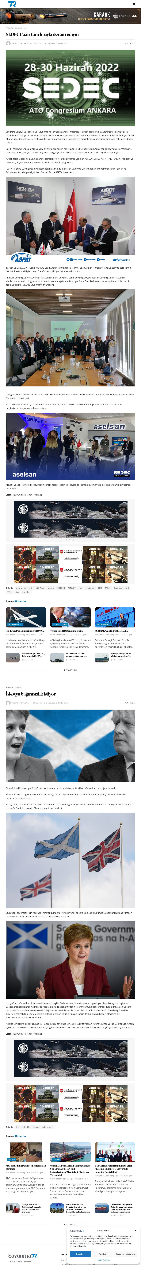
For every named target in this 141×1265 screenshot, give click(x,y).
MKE (100, 588)
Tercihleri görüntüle (125, 1253)
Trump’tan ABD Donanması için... (67, 631)
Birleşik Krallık (22, 1127)
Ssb (17, 592)
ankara (51, 588)
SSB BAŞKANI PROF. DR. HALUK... (111, 631)
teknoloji (26, 592)
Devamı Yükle (70, 670)
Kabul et (80, 1253)
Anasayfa (9, 28)
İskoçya (35, 1127)
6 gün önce (77, 635)
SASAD (108, 588)
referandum (47, 1127)
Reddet (102, 1253)
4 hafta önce (117, 1216)
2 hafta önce (117, 660)
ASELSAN (61, 588)
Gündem (18, 687)
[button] (135, 1230)
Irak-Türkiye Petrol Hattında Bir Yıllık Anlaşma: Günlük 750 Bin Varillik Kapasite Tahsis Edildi (113, 1169)
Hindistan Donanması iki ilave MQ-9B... (25, 631)
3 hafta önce (122, 1176)
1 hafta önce (122, 635)
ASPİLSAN (72, 588)
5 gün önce (32, 635)
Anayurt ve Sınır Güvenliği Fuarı (30, 588)
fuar (81, 588)
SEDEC (10, 592)
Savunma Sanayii (21, 28)
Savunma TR (23, 43)
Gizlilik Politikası (103, 1260)
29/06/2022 (37, 43)
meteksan (90, 588)
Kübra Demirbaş (18, 635)
